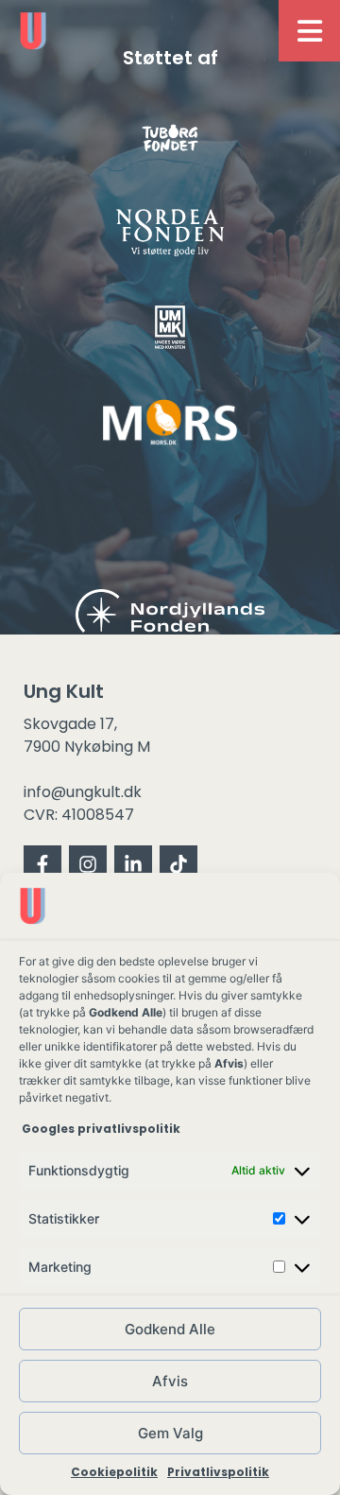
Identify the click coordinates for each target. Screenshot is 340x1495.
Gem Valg (170, 1433)
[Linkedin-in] (133, 864)
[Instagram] (88, 864)
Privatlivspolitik (218, 1472)
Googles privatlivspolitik (102, 1129)
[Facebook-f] (42, 864)
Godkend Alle (170, 1329)
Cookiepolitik (114, 1472)
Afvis (170, 1381)
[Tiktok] (178, 864)
